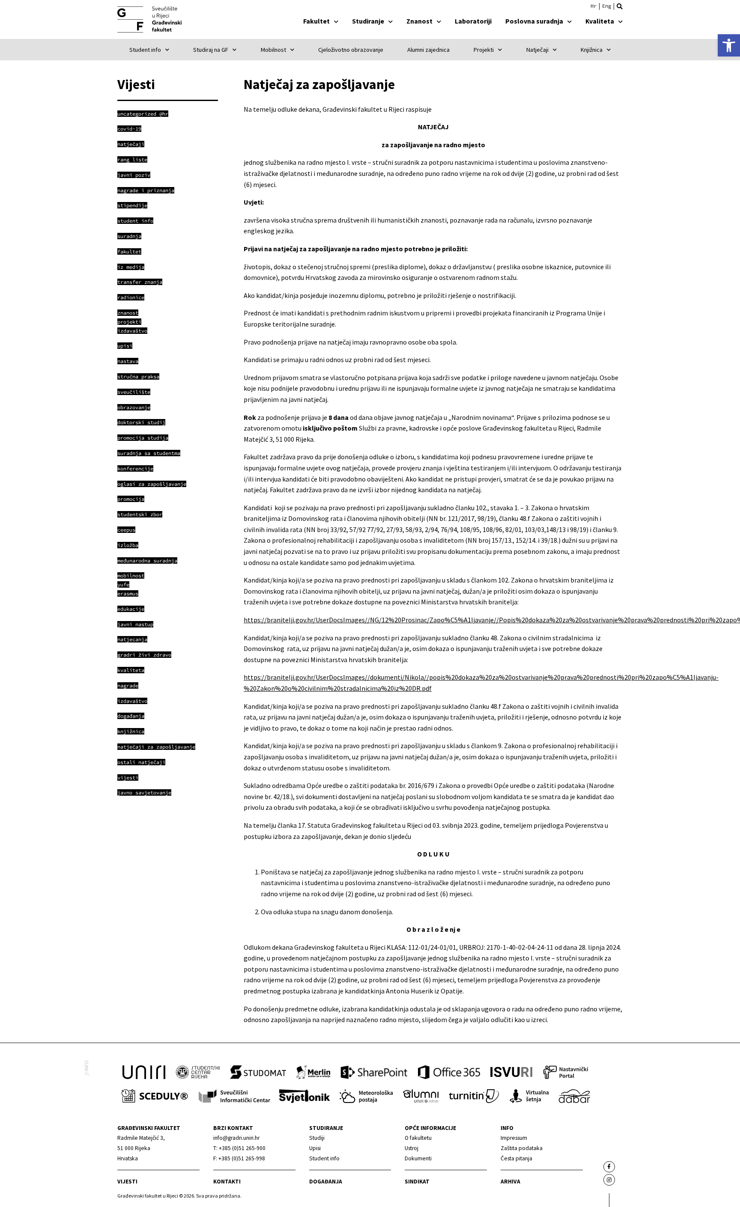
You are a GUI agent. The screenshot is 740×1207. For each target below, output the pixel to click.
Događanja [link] (325, 1181)
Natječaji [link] (537, 50)
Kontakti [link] (227, 1181)
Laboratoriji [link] (473, 21)
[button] (620, 6)
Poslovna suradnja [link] (534, 21)
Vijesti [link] (127, 1181)
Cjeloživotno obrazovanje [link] (350, 50)
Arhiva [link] (510, 1181)
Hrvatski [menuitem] (594, 6)
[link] (729, 45)
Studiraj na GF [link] (210, 50)
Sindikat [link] (417, 1181)
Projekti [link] (484, 50)
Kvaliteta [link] (599, 21)
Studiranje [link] (368, 21)
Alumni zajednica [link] (428, 50)
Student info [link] (145, 50)
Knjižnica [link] (592, 50)
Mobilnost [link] (273, 50)
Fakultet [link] (316, 21)
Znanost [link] (419, 21)
